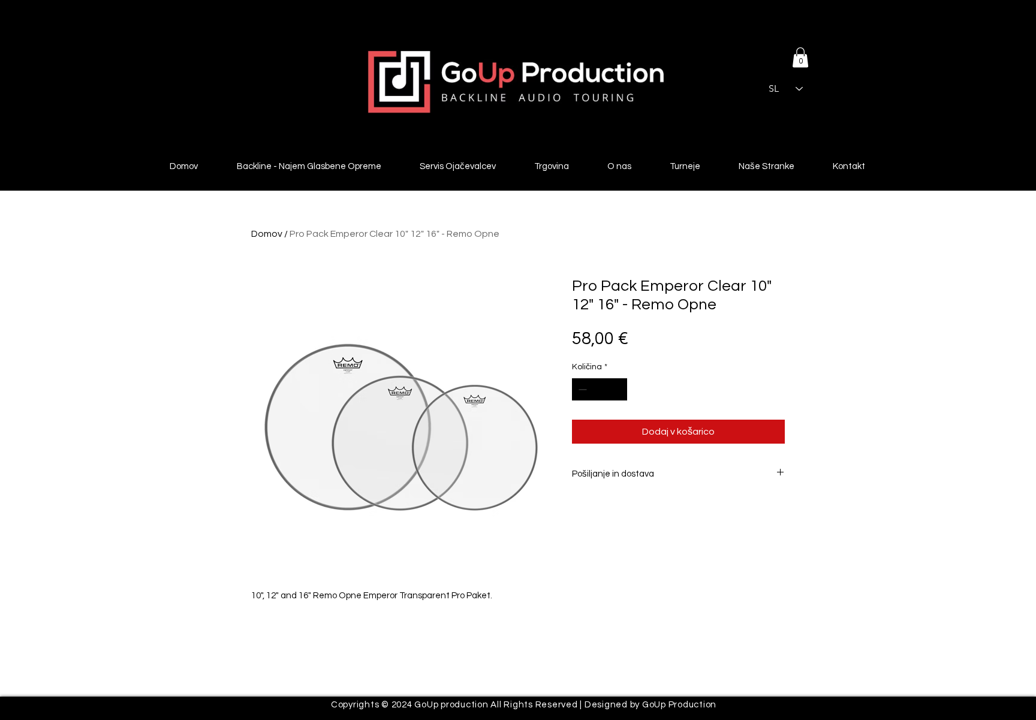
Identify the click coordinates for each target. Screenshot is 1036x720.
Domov (266, 234)
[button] (800, 57)
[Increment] (617, 389)
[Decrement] (581, 389)
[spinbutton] (599, 389)
